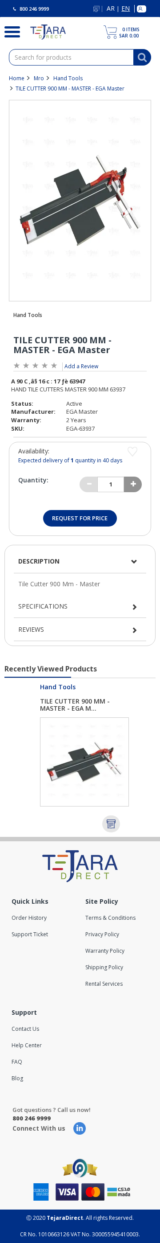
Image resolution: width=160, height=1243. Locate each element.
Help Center (27, 1045)
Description (39, 561)
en (125, 8)
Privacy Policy (102, 934)
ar (111, 8)
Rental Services (104, 984)
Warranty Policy (104, 951)
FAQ (17, 1062)
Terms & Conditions (110, 918)
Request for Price (80, 518)
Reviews (31, 629)
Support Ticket (30, 934)
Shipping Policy (104, 967)
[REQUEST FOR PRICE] (111, 823)
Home (16, 78)
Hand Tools (68, 78)
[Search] (8, 30)
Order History (29, 918)
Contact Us (25, 1029)
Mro (39, 78)
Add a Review (81, 366)
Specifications (43, 606)
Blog (17, 1078)
